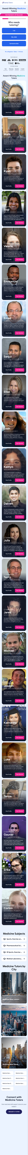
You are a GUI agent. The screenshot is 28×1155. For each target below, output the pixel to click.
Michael (9, 651)
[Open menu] (25, 2)
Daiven (8, 504)
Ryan (7, 171)
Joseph (9, 686)
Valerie (8, 246)
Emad (7, 318)
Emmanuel (11, 281)
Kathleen (10, 98)
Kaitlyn (8, 467)
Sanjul (8, 357)
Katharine (10, 723)
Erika (7, 870)
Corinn (8, 908)
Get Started (19, 112)
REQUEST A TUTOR (14, 1112)
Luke (7, 759)
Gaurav (8, 835)
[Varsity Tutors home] (7, 3)
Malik (7, 134)
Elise (7, 392)
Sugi (6, 209)
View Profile (9, 112)
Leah (7, 428)
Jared (7, 612)
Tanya (8, 796)
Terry (7, 577)
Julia (7, 540)
